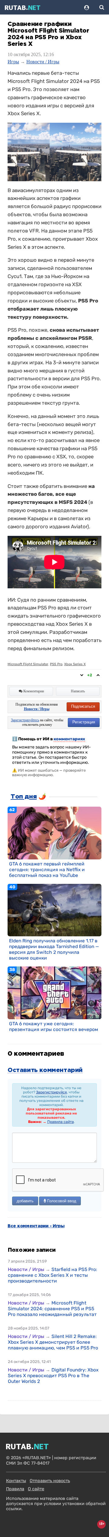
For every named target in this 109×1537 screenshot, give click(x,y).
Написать (78, 691)
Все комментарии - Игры (36, 1226)
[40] (54, 910)
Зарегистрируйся (51, 1092)
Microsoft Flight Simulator (28, 664)
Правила (15, 1488)
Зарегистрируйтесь (25, 720)
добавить (25, 1201)
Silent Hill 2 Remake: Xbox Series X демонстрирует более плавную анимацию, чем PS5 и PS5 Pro (53, 1342)
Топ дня (24, 796)
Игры (13, 61)
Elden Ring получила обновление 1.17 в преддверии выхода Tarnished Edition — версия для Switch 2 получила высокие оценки (54, 949)
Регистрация (83, 722)
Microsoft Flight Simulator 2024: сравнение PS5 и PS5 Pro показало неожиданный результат (52, 1308)
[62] (54, 832)
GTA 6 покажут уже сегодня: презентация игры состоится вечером (53, 1026)
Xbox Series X (75, 664)
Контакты (16, 1480)
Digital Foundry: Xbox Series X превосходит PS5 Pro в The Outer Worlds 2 (53, 1375)
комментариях (69, 739)
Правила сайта (60, 1122)
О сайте (36, 1488)
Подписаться (83, 706)
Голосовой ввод (61, 1201)
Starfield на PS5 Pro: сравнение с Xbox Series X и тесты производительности (52, 1275)
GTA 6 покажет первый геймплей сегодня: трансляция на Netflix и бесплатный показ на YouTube (47, 869)
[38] (54, 993)
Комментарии (33, 691)
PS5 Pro (56, 664)
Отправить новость (50, 1480)
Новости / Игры (42, 61)
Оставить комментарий (45, 1070)
